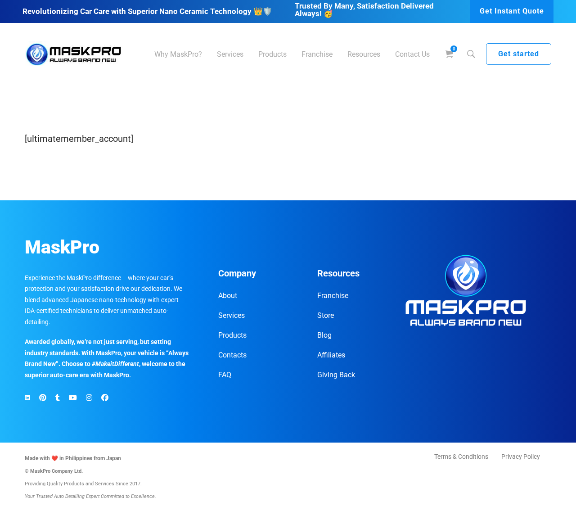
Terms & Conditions (461, 456)
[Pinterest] (43, 398)
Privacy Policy (520, 456)
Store (325, 315)
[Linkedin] (27, 398)
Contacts (232, 355)
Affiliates (331, 355)
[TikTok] (57, 398)
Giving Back (336, 375)
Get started (518, 54)
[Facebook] (105, 398)
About (227, 295)
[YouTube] (73, 398)
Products (232, 335)
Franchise (332, 295)
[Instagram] (89, 398)
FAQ (224, 375)
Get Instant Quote (512, 11)
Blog (324, 335)
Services (231, 315)
